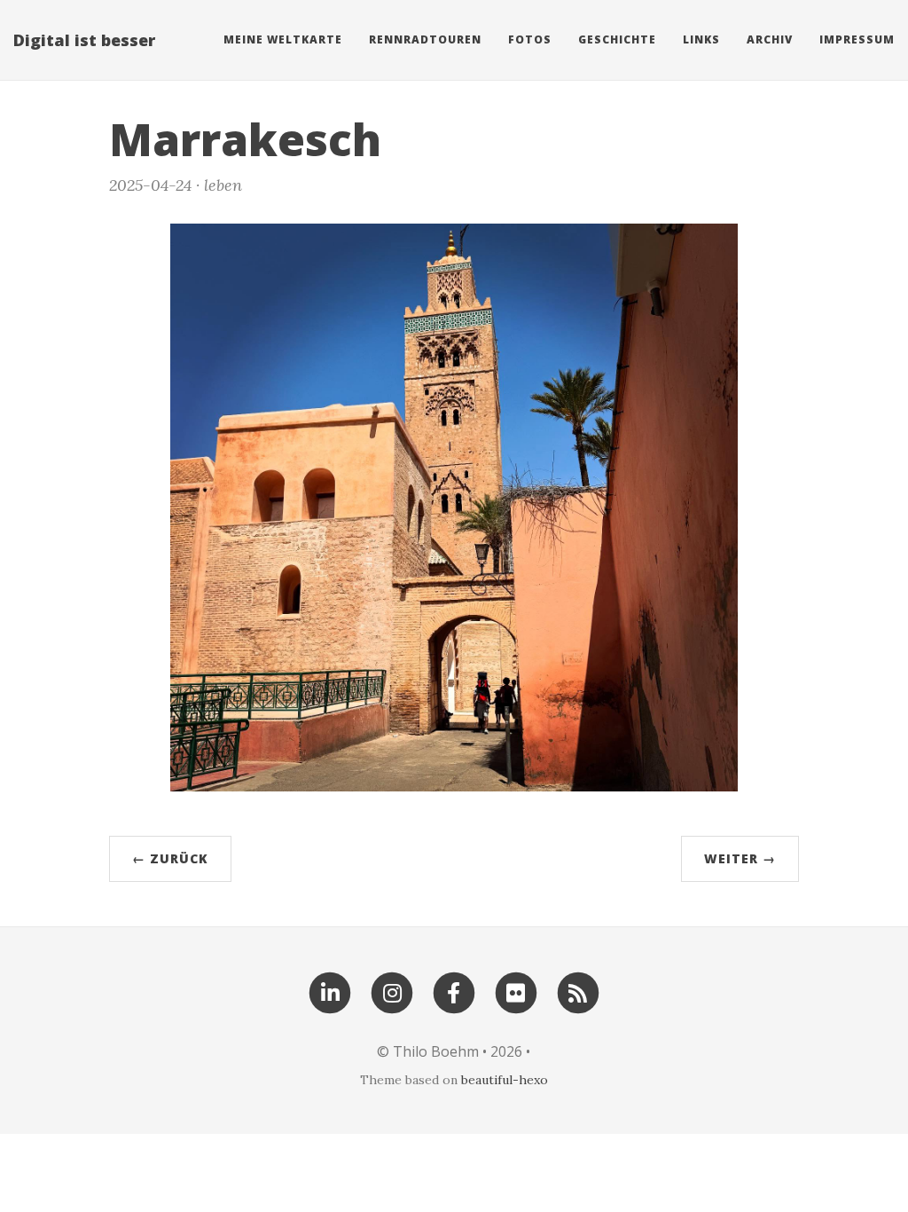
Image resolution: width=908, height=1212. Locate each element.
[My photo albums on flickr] (516, 991)
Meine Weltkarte (282, 39)
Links (701, 39)
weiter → (740, 858)
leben (223, 185)
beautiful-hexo (504, 1080)
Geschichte (617, 39)
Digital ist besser (84, 40)
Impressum (857, 39)
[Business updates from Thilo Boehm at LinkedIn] (329, 991)
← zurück (170, 858)
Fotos (530, 39)
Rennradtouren (425, 39)
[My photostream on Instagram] (392, 991)
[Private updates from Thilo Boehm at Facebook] (454, 991)
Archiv (770, 39)
